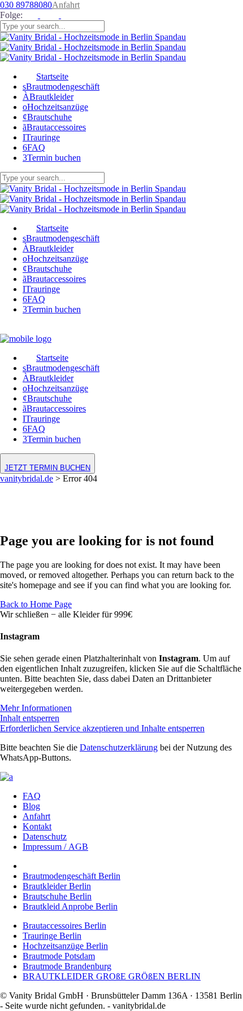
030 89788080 (26, 5)
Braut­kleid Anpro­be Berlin (70, 906)
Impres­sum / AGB (55, 846)
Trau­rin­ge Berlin (52, 936)
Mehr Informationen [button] (36, 708)
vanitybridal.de (26, 478)
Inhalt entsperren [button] (29, 718)
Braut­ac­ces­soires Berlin (64, 925)
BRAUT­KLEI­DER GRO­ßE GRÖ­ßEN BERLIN (112, 976)
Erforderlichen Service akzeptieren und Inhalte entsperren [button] (102, 728)
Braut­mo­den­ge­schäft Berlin (71, 876)
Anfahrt (66, 5)
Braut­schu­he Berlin (57, 896)
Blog (31, 806)
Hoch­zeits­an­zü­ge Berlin (65, 946)
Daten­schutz (45, 836)
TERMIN (47, 467)
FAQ (32, 796)
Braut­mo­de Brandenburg (67, 966)
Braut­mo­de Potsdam (59, 956)
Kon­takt (37, 826)
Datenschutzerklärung (119, 747)
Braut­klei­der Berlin (57, 886)
